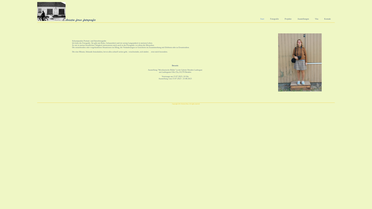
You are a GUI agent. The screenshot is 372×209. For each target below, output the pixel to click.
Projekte (288, 19)
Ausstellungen (303, 19)
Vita (316, 19)
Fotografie (274, 19)
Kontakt (327, 19)
